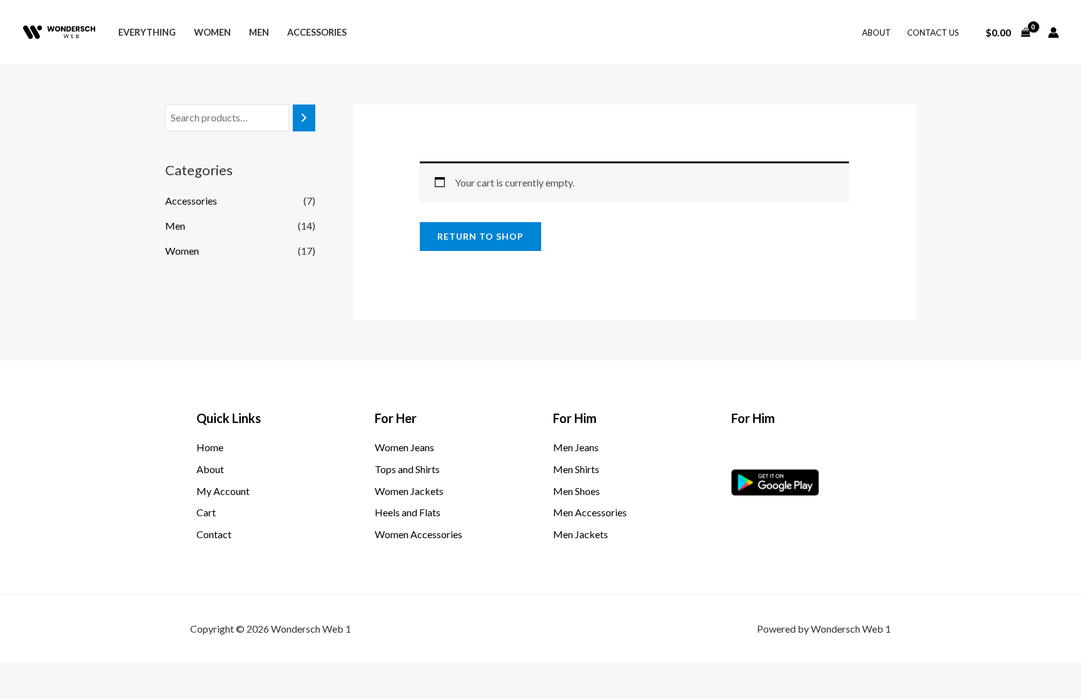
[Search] (304, 118)
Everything (147, 32)
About (876, 33)
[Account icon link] (1053, 32)
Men (259, 32)
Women (212, 32)
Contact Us (933, 33)
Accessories (317, 32)
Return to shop (480, 236)
